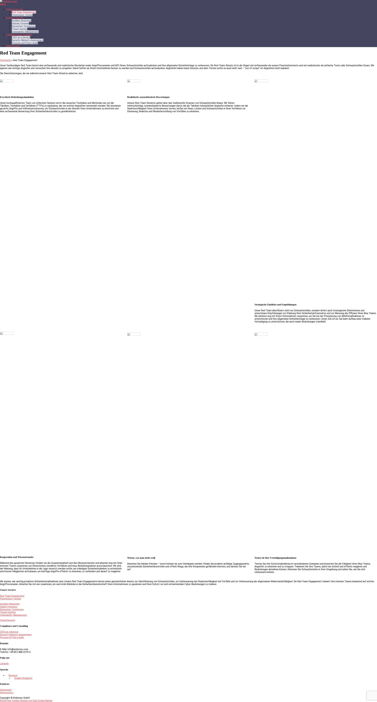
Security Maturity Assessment (27, 40)
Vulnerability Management (25, 31)
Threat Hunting (19, 29)
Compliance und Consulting (19, 34)
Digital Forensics (8, 606)
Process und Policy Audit (25, 43)
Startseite (5, 60)
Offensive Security (14, 9)
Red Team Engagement (24, 12)
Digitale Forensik (20, 23)
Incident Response (21, 20)
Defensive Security (15, 17)
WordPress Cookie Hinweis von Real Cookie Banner (26, 700)
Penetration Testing (22, 15)
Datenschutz (6, 692)
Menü (3, 4)
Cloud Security (13, 45)
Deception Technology (23, 26)
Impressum (5, 689)
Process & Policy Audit (12, 637)
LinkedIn (4, 663)
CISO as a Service (21, 37)
